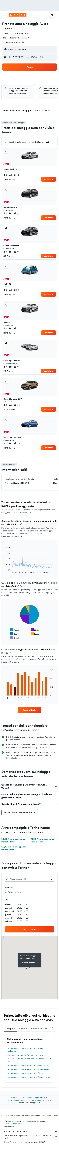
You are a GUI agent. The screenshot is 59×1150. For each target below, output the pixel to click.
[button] (5, 15)
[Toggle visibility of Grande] (14, 637)
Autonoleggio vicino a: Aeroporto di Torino (25, 1055)
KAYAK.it (14, 1098)
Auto (22, 1098)
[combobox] (16, 33)
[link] (29, 710)
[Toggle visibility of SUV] (13, 633)
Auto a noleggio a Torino (40, 1100)
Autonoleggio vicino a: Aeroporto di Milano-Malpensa (26, 1049)
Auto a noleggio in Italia (36, 1098)
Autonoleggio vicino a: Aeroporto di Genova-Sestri (29, 1065)
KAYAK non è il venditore (15, 1131)
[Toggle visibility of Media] (35, 629)
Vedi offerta (48, 179)
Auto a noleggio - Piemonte (17, 1100)
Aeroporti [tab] (10, 1028)
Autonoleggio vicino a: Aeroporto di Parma (25, 1073)
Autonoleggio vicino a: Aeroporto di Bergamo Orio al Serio (29, 1060)
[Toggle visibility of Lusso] (35, 633)
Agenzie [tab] (23, 1028)
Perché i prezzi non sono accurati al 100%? (24, 1142)
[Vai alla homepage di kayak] (17, 15)
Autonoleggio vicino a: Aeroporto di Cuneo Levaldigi (29, 1077)
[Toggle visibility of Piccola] (14, 629)
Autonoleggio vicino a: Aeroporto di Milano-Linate (29, 1069)
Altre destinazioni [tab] (39, 1028)
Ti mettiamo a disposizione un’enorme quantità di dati (27, 1136)
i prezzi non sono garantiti (13, 1123)
